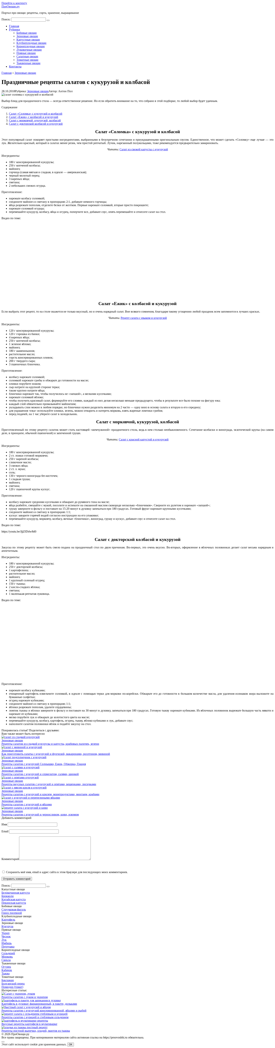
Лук (4, 939)
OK (70, 1044)
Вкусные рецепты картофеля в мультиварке (29, 1024)
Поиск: (6, 19)
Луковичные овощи (29, 49)
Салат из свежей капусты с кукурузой (144, 149)
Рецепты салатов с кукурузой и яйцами (26, 804)
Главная (14, 26)
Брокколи (7, 896)
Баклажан (7, 980)
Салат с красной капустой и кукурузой (144, 439)
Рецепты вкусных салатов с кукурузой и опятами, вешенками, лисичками (48, 784)
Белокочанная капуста (15, 892)
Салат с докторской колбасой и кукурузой (36, 123)
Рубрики (14, 29)
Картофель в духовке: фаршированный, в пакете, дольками (39, 1003)
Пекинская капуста (13, 902)
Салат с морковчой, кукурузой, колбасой (35, 120)
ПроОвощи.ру (10, 6)
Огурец (6, 966)
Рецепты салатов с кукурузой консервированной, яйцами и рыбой (43, 1010)
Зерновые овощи (27, 36)
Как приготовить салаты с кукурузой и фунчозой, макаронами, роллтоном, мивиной (55, 753)
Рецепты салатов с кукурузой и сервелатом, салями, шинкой (40, 774)
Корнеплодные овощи (30, 46)
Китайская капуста (13, 899)
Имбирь (6, 943)
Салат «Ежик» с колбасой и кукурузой (33, 117)
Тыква (5, 973)
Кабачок (6, 970)
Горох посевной (11, 912)
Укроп (5, 933)
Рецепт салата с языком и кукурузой (144, 317)
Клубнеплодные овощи (31, 43)
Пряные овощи (26, 53)
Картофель (8, 919)
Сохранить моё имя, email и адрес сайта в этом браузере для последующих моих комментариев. (67, 872)
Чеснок (6, 936)
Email (4, 831)
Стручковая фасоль (13, 909)
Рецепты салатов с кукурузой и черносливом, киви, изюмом (40, 814)
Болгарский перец (13, 983)
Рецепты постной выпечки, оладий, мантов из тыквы (35, 1030)
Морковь (7, 956)
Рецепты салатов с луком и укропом (24, 997)
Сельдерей (8, 953)
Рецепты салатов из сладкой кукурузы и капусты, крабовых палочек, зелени (50, 743)
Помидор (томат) (12, 987)
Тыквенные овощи (28, 63)
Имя (4, 824)
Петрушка (7, 946)
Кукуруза (7, 926)
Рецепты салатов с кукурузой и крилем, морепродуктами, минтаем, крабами (50, 794)
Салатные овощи (27, 56)
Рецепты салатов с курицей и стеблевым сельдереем (34, 1017)
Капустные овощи (28, 39)
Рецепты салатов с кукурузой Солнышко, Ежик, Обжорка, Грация (43, 764)
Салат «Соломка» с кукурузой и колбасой (35, 113)
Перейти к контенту (14, 3)
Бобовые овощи (26, 32)
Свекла (6, 960)
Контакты (15, 66)
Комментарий (10, 859)
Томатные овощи (27, 59)
